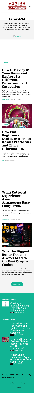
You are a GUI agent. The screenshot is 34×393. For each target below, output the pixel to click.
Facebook (12, 383)
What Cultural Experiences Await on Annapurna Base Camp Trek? (16, 199)
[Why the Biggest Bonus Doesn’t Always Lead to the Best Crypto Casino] (17, 235)
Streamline (5, 100)
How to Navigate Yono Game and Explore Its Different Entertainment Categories (15, 78)
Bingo (11, 312)
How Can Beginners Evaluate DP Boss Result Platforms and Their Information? (16, 140)
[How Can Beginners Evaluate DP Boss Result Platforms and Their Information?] (17, 116)
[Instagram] (18, 383)
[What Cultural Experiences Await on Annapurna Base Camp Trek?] (17, 176)
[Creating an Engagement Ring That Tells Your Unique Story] (5, 303)
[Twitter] (14, 387)
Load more (16, 284)
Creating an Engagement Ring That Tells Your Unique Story (19, 307)
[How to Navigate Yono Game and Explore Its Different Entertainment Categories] (17, 54)
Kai (3, 160)
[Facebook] (6, 383)
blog (4, 185)
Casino (5, 62)
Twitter (19, 387)
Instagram (24, 383)
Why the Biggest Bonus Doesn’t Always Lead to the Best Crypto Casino (15, 257)
